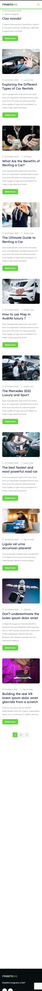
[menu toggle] (38, 4)
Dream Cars (29, 233)
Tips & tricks (29, 539)
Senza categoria (12, 14)
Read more (10, 38)
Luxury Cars (29, 80)
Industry (27, 609)
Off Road (27, 157)
